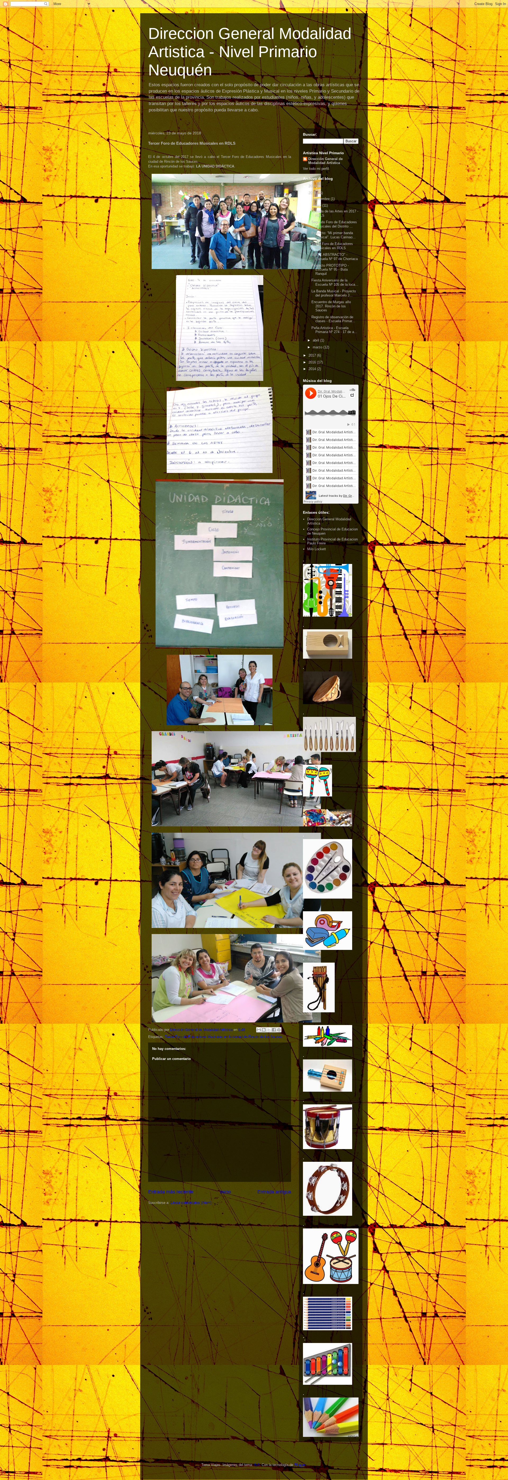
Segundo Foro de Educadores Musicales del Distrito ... (334, 224)
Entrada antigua (274, 1192)
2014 (313, 369)
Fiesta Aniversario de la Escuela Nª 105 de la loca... (334, 282)
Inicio (225, 1192)
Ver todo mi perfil (316, 169)
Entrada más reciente (170, 1192)
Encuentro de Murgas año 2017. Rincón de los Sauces (331, 306)
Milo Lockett (316, 549)
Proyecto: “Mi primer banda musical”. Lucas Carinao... (333, 235)
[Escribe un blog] (263, 1029)
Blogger (300, 1465)
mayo (317, 205)
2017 (313, 355)
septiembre (322, 199)
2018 (313, 193)
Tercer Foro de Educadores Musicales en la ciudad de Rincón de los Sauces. (224, 1037)
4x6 (257, 1465)
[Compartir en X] (268, 1029)
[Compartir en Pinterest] (279, 1029)
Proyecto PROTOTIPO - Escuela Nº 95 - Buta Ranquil (330, 269)
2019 (313, 186)
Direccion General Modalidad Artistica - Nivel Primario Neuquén (249, 52)
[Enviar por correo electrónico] (258, 1029)
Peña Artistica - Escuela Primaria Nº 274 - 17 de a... (334, 330)
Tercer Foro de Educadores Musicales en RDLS (332, 246)
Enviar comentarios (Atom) (190, 1203)
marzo (318, 347)
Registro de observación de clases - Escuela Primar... (333, 319)
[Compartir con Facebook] (273, 1029)
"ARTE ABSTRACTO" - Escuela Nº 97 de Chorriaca (334, 257)
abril (316, 340)
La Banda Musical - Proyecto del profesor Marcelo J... (333, 293)
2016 (313, 362)
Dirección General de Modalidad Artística (325, 161)
